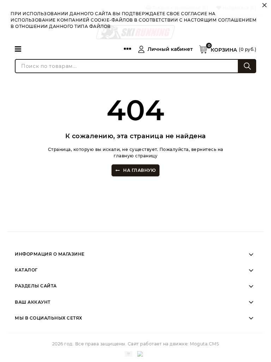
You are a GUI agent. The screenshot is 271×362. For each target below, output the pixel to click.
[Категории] (18, 49)
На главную (139, 170)
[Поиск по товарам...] (247, 66)
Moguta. (204, 343)
